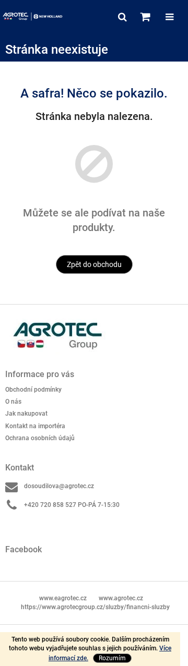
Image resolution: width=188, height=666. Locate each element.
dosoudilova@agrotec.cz (59, 486)
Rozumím (112, 658)
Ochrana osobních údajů (40, 438)
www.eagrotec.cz (63, 598)
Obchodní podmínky (33, 389)
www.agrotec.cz (121, 598)
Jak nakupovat (26, 413)
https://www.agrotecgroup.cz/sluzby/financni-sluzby (95, 607)
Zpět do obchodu (94, 264)
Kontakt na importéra (35, 426)
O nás (13, 401)
